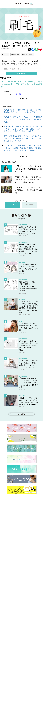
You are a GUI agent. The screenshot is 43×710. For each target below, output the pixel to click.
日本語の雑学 (28, 54)
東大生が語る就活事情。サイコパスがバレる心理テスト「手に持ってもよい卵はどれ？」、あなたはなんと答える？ (22, 138)
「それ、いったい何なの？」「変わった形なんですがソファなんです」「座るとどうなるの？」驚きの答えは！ (21, 84)
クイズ (6, 54)
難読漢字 (16, 54)
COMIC (29, 205)
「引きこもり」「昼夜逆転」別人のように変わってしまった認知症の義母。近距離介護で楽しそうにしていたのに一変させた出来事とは (22, 148)
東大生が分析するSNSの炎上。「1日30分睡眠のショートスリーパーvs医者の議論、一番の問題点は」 (23, 119)
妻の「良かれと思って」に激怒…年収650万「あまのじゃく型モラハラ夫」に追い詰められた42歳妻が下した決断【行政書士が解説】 (23, 129)
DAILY (13, 205)
